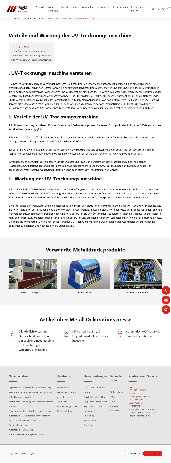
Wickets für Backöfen (138, 292)
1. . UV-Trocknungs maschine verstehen (29, 51)
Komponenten (90, 411)
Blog (41, 18)
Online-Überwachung (19, 425)
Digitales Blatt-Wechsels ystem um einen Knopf (30, 387)
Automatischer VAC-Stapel (21, 429)
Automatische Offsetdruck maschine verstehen (139, 334)
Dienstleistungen (70, 7)
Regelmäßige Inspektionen (96, 397)
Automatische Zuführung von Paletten (26, 434)
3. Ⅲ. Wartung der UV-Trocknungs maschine (31, 59)
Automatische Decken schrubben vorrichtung (29, 415)
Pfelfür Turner (85, 292)
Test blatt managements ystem (22, 420)
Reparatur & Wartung (94, 406)
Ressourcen (104, 7)
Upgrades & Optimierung (95, 401)
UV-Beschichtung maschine (33, 292)
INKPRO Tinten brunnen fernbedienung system (30, 392)
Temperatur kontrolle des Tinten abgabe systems (31, 411)
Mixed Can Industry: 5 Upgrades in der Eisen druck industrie (86, 336)
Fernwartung (90, 420)
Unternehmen (120, 7)
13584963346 (135, 402)
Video (113, 401)
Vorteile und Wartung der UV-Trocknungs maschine (71, 18)
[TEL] (166, 290)
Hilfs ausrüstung (64, 411)
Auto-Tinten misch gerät (20, 397)
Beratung (88, 425)
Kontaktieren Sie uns (138, 9)
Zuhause (16, 18)
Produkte (40, 7)
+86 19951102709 (137, 390)
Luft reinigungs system (67, 406)
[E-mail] (166, 300)
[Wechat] (166, 309)
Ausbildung (89, 415)
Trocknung (62, 401)
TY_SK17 (33, 453)
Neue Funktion (53, 9)
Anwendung (88, 7)
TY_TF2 (24, 46)
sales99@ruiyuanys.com (140, 396)
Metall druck (63, 387)
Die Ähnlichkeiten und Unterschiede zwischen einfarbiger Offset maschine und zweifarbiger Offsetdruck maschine (33, 340)
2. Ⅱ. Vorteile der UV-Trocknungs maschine (30, 55)
